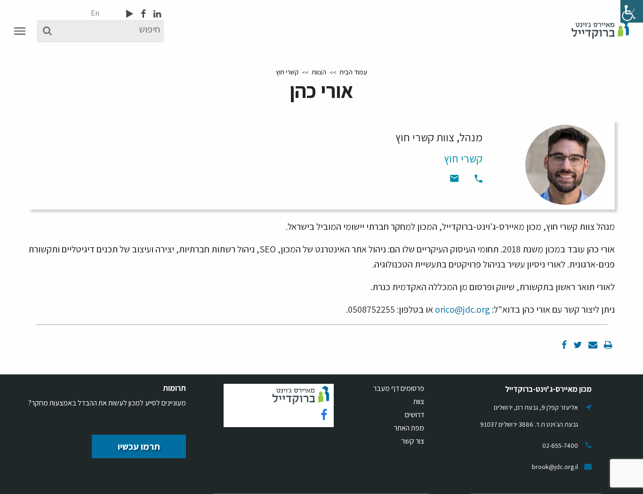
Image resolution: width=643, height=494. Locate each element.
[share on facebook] (564, 344)
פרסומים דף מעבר (398, 388)
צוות (418, 401)
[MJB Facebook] (142, 13)
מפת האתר (409, 428)
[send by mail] (592, 344)
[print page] (607, 344)
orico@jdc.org (462, 309)
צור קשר (413, 441)
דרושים (414, 415)
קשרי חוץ (287, 71)
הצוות (319, 71)
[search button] (47, 31)
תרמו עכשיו (139, 446)
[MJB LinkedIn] (156, 13)
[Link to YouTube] (129, 13)
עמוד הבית (353, 71)
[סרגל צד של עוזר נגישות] (631, 11)
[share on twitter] (576, 344)
